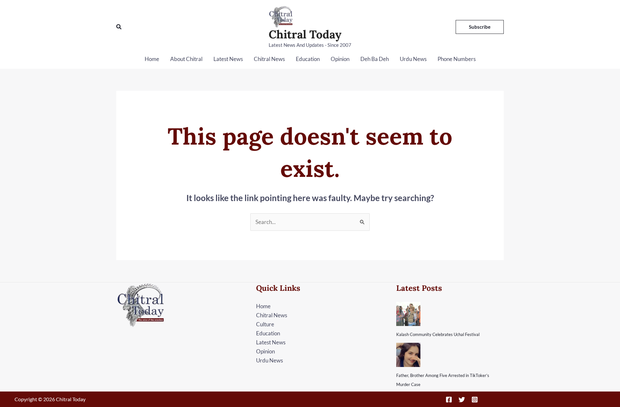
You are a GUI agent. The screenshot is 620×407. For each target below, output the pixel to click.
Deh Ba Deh (374, 59)
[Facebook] (449, 399)
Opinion (340, 59)
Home (152, 59)
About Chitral (186, 59)
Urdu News (413, 59)
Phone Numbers (457, 59)
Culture (265, 324)
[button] (119, 27)
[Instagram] (474, 399)
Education (308, 59)
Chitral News (269, 59)
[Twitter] (462, 399)
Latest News (228, 59)
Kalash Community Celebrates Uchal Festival (438, 334)
